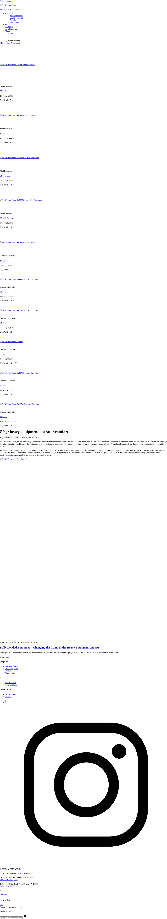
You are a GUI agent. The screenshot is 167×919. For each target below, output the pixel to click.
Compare (3, 894)
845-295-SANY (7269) (9, 886)
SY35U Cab (5, 176)
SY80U (3, 354)
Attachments (14, 22)
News (12, 33)
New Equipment (16, 16)
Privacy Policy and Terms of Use (17, 873)
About (7, 31)
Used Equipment (16, 18)
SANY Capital (10, 683)
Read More (4, 657)
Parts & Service (11, 29)
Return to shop (5, 911)
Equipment (9, 13)
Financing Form (11, 685)
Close (2, 905)
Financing (9, 27)
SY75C (3, 323)
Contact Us (17, 9)
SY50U (3, 260)
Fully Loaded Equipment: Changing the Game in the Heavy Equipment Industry (50, 647)
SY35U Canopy (6, 218)
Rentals (13, 20)
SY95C (3, 385)
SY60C (3, 292)
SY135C (3, 417)
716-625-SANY (6, 9)
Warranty (8, 697)
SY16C (3, 91)
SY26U (3, 133)
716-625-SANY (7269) (9, 880)
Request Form (10, 694)
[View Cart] (1, 900)
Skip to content (6, 1)
